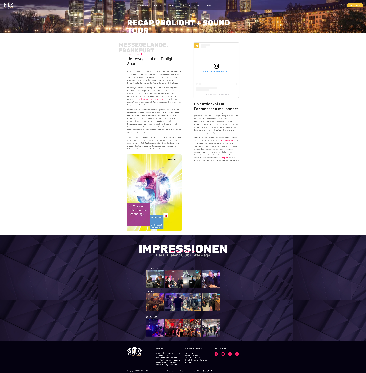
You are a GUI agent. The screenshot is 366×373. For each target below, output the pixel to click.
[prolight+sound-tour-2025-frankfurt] (174, 328)
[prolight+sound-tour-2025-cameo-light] (155, 328)
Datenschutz (184, 371)
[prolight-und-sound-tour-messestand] (174, 279)
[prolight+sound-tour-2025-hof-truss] (192, 328)
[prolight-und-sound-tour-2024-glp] (174, 302)
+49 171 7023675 (355, 5)
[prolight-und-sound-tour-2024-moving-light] (192, 302)
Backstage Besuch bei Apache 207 (151, 99)
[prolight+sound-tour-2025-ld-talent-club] (211, 328)
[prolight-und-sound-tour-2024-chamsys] (155, 302)
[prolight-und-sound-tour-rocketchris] (192, 279)
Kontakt (196, 371)
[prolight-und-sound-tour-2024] (211, 302)
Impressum (171, 371)
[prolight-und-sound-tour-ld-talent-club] (211, 279)
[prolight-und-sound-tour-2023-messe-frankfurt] (155, 279)
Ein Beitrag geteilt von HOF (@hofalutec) (216, 94)
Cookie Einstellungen (210, 371)
